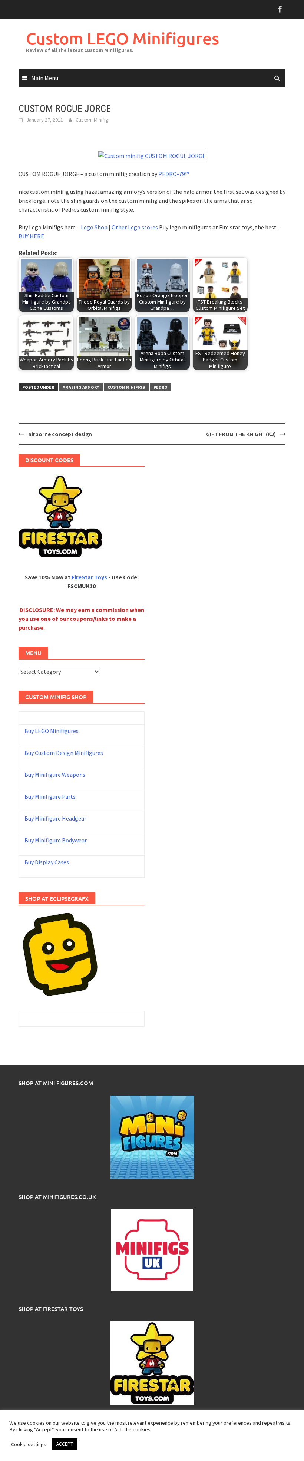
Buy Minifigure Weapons (54, 774)
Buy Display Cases (46, 862)
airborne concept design (60, 434)
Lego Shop (94, 227)
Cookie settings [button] (28, 1444)
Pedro (160, 387)
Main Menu (44, 78)
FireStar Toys (89, 577)
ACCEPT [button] (64, 1444)
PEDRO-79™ (173, 174)
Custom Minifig (92, 119)
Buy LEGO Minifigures (51, 731)
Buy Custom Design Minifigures (63, 752)
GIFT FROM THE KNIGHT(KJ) (241, 434)
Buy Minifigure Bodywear (55, 840)
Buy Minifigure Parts (50, 796)
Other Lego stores (135, 227)
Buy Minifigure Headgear (55, 818)
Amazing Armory (81, 387)
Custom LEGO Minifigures (122, 38)
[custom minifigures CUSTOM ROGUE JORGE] (152, 155)
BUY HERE (31, 236)
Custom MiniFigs (126, 387)
